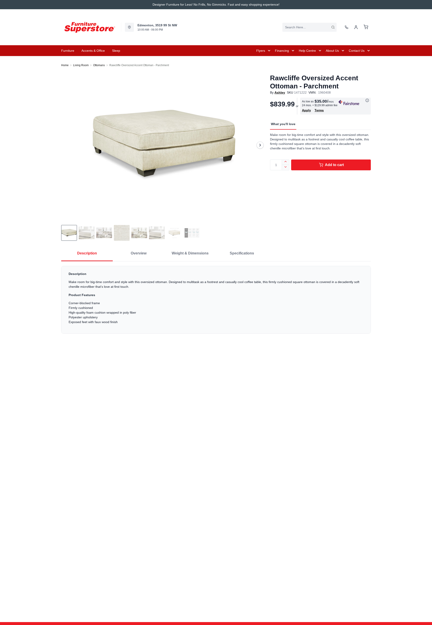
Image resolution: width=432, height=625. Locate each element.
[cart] (366, 27)
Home (65, 65)
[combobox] (309, 27)
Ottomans (99, 65)
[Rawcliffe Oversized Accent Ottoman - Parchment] (163, 145)
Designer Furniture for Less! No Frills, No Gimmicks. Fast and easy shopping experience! (216, 4)
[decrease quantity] (285, 167)
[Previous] (67, 145)
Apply (306, 110)
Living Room (81, 65)
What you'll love (283, 124)
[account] (356, 27)
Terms (319, 110)
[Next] (260, 145)
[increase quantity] (285, 162)
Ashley (279, 92)
